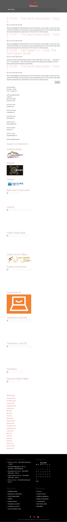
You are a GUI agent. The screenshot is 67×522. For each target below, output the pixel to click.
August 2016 (10, 408)
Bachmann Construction (15, 494)
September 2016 (11, 406)
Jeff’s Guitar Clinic (42, 504)
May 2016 (9, 416)
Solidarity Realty (12, 491)
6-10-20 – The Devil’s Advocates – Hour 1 (33, 68)
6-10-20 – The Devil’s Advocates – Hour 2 (33, 36)
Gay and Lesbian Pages (14, 509)
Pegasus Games (12, 501)
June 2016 (9, 413)
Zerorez (39, 491)
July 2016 (9, 411)
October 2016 (10, 403)
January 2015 (10, 448)
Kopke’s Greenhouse (42, 499)
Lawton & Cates (41, 494)
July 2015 (9, 433)
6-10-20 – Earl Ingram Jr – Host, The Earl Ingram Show (31, 52)
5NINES (10, 499)
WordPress (46, 519)
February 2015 (11, 446)
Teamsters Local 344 (14, 506)
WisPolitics (40, 506)
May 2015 (9, 438)
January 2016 (10, 423)
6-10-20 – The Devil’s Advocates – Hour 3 (33, 20)
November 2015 (11, 426)
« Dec (37, 481)
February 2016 (11, 421)
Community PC (41, 501)
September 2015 (11, 428)
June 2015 (9, 436)
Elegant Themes (30, 519)
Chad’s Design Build (13, 496)
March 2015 (10, 443)
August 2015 (10, 431)
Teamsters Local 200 (14, 504)
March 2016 (10, 418)
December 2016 (11, 398)
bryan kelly (11, 25)
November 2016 (11, 401)
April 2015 (9, 441)
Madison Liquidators (42, 496)
